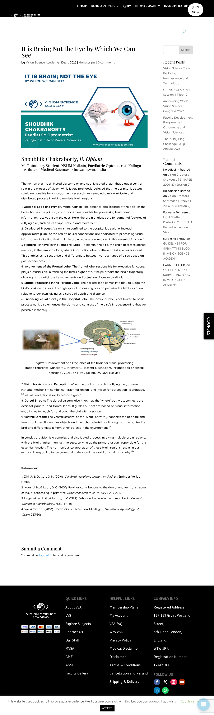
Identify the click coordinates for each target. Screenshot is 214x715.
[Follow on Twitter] (165, 682)
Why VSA (116, 631)
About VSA (73, 607)
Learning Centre (140, 22)
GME (69, 656)
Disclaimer (118, 656)
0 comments (106, 62)
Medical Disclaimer (124, 648)
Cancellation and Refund (129, 673)
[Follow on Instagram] (173, 682)
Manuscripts (87, 62)
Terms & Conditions (125, 665)
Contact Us (74, 631)
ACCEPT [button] (107, 708)
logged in (45, 555)
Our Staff (72, 640)
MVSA (69, 648)
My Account (119, 615)
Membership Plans (124, 607)
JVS (68, 615)
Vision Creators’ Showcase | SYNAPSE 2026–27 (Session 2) (177, 179)
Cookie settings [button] (191, 701)
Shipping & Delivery (124, 681)
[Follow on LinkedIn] (157, 690)
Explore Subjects (78, 623)
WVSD (69, 665)
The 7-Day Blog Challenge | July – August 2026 (175, 144)
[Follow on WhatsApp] (165, 690)
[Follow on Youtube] (182, 682)
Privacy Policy (120, 640)
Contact (166, 22)
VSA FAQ (116, 623)
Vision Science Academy (42, 62)
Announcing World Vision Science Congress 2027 (176, 106)
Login (183, 22)
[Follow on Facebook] (157, 682)
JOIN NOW (195, 9)
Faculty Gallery (76, 673)
